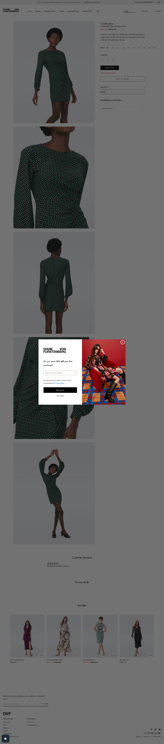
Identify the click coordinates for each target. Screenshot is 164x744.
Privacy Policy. (60, 383)
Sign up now (60, 390)
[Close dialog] (123, 342)
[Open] (5, 738)
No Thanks (60, 395)
